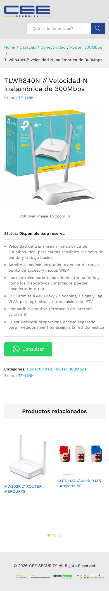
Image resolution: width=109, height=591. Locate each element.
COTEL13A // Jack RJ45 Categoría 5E (79, 483)
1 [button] (49, 535)
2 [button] (54, 535)
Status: (11, 233)
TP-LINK (26, 97)
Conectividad (39, 369)
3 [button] (60, 535)
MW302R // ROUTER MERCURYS (23, 489)
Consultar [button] (33, 349)
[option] (27, 468)
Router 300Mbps (70, 369)
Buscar (98, 28)
